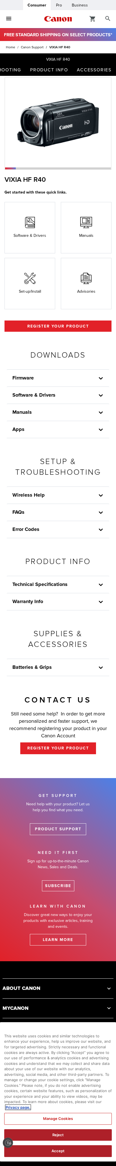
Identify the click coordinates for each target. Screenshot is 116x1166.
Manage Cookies (58, 1118)
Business (80, 5)
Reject (58, 1135)
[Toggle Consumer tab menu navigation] (8, 19)
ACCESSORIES (94, 70)
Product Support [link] (58, 829)
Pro (59, 5)
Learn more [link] (58, 939)
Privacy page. (18, 1107)
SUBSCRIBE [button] (58, 885)
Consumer (37, 5)
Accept (58, 1151)
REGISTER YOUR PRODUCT (58, 326)
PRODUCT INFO (49, 70)
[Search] (108, 18)
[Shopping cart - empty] (92, 18)
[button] (10, 168)
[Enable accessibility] (8, 1143)
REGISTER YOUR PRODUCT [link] (58, 748)
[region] (58, 1092)
